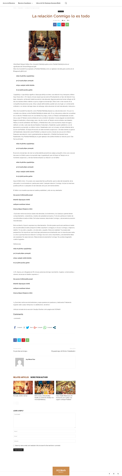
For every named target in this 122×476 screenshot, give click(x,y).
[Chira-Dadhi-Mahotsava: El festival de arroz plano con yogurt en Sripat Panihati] (65, 387)
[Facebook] (55, 24)
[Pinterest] (63, 24)
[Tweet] (29, 327)
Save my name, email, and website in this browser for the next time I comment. (37, 445)
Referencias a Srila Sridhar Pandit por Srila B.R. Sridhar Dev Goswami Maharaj (44, 397)
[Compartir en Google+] (38, 327)
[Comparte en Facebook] (17, 327)
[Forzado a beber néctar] (23, 387)
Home (14, 8)
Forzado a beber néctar (20, 396)
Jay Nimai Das (30, 359)
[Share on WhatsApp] (47, 327)
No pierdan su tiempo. (20, 351)
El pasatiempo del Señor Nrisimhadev (63, 351)
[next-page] (17, 403)
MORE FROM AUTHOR (39, 377)
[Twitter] (59, 24)
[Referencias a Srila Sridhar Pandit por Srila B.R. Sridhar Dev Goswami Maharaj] (44, 387)
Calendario (20, 8)
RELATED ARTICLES (21, 377)
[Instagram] (113, 474)
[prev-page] (14, 403)
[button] (66, 3)
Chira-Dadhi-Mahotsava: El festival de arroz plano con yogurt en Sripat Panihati (64, 397)
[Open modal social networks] (54, 327)
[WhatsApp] (67, 24)
